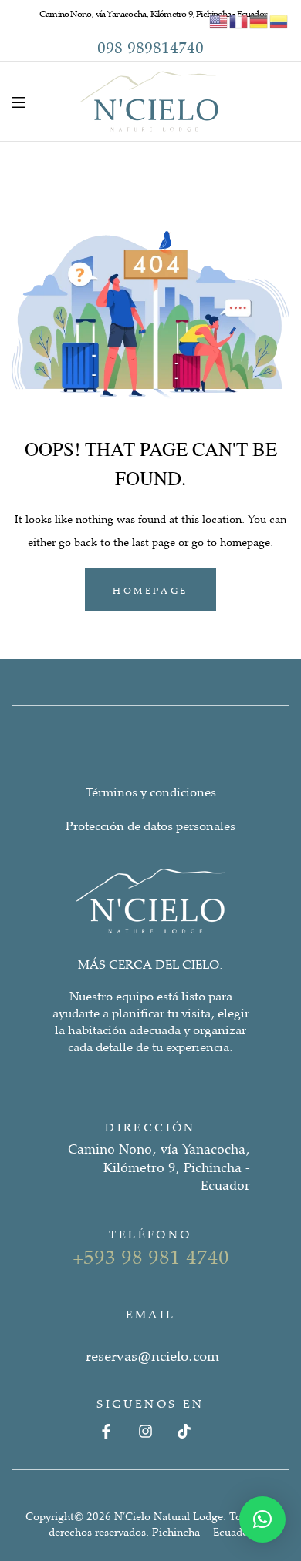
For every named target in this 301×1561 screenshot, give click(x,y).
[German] (259, 20)
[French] (239, 20)
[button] (262, 1519)
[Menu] (18, 101)
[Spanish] (279, 20)
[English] (219, 20)
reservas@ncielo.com (152, 1355)
